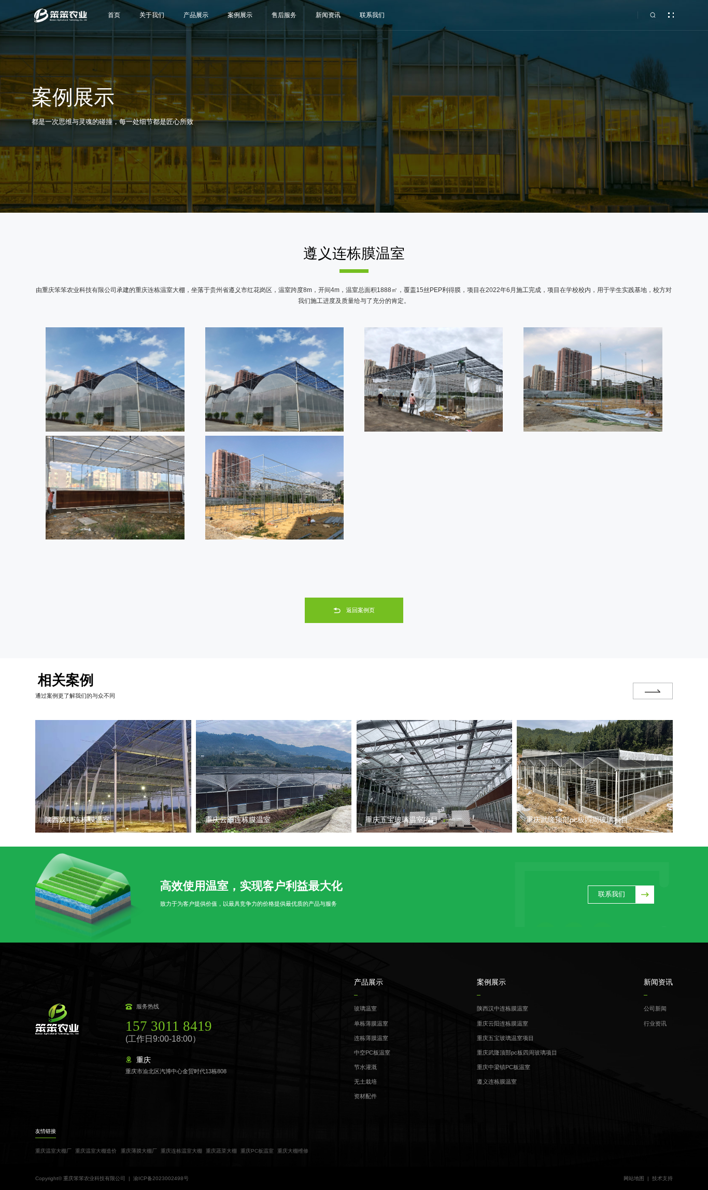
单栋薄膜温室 (371, 1023)
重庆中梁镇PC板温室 (503, 1067)
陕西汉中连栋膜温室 (502, 1008)
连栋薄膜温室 (371, 1038)
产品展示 (195, 15)
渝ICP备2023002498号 (161, 1178)
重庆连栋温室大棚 (181, 1151)
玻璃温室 (365, 1008)
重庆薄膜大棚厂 (139, 1151)
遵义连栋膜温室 (497, 1081)
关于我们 (151, 15)
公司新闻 (655, 1008)
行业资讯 (655, 1023)
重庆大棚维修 (292, 1151)
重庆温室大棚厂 (53, 1151)
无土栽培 (365, 1081)
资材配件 (365, 1096)
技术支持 (662, 1178)
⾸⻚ (114, 15)
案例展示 (240, 15)
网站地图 (634, 1178)
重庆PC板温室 (257, 1151)
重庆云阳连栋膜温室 (502, 1023)
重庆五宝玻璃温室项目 (505, 1038)
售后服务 (284, 15)
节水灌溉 (365, 1067)
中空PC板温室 (372, 1052)
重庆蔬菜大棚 (221, 1151)
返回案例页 (360, 610)
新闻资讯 (328, 15)
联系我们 (372, 15)
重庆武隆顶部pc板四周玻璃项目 (517, 1052)
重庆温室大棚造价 (96, 1151)
